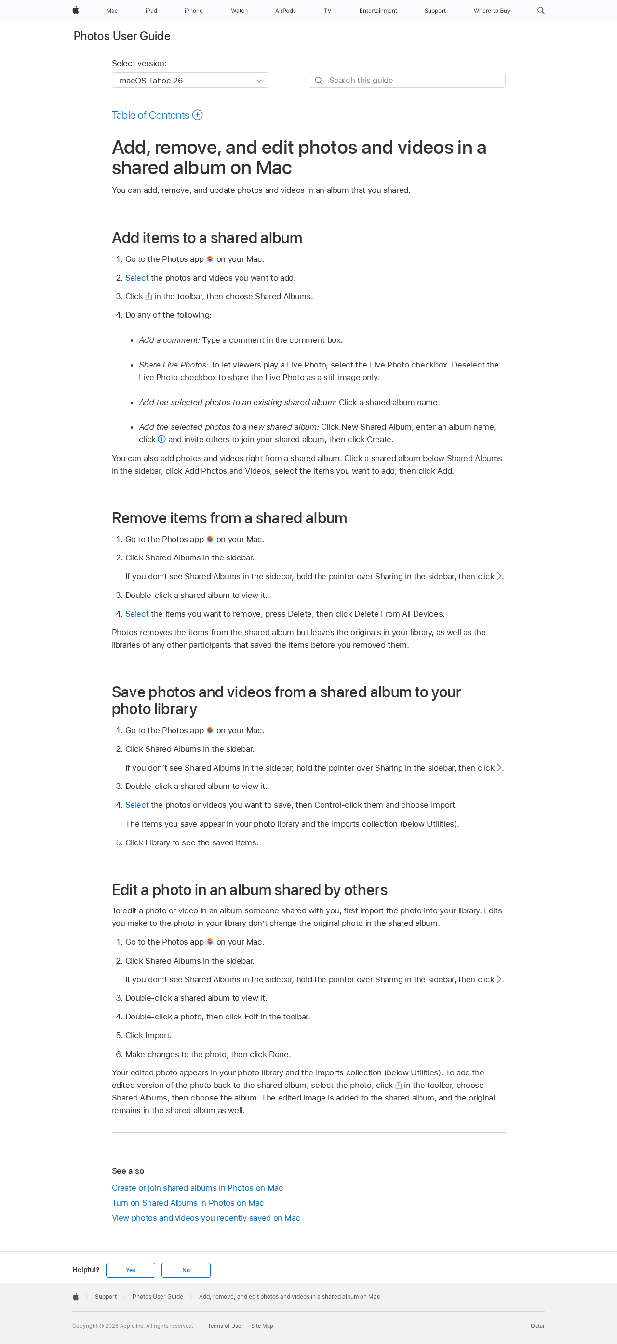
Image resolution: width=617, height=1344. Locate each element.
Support (106, 1296)
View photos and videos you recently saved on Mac (206, 1217)
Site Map (262, 1325)
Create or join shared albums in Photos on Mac (197, 1188)
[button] (541, 10)
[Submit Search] (319, 81)
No (186, 1270)
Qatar (538, 1325)
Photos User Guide (122, 36)
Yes (130, 1270)
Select (137, 278)
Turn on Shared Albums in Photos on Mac (188, 1203)
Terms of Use (224, 1325)
